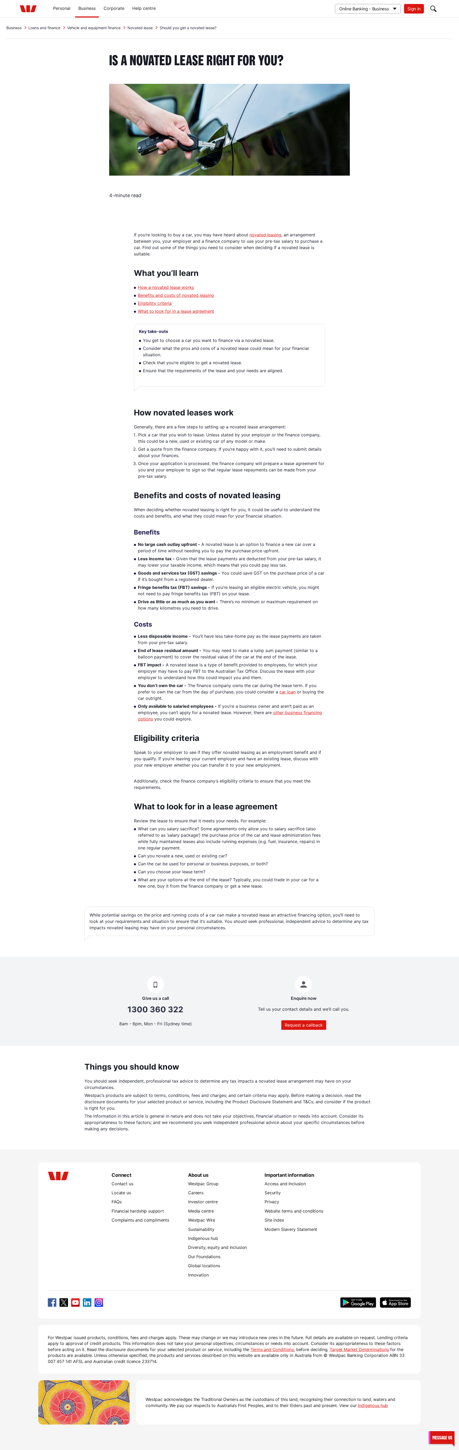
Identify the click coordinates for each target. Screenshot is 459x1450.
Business (87, 8)
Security (273, 1192)
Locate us (121, 1192)
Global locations (204, 1265)
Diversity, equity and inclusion (217, 1247)
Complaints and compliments (140, 1220)
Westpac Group (203, 1183)
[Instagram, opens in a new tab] (99, 1302)
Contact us (122, 1183)
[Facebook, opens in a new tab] (52, 1302)
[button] (441, 1437)
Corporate (114, 8)
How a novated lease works (166, 287)
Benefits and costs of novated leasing (176, 295)
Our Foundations (204, 1256)
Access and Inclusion (285, 1183)
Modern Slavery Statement (291, 1229)
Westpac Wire (201, 1220)
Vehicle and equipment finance (94, 27)
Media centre (201, 1211)
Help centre (144, 8)
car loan (287, 691)
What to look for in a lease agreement (176, 311)
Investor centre (203, 1201)
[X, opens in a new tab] (64, 1302)
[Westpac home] (28, 8)
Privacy (272, 1201)
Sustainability (201, 1229)
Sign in (413, 8)
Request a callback (304, 1025)
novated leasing (265, 234)
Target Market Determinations (359, 1349)
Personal (61, 8)
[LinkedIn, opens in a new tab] (87, 1302)
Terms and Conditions (272, 1349)
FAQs (116, 1201)
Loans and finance (44, 27)
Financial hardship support (138, 1211)
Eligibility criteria (155, 303)
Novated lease (140, 27)
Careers (195, 1192)
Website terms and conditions (294, 1211)
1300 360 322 (155, 1009)
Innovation (198, 1275)
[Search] (433, 8)
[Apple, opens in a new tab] (395, 1302)
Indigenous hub (203, 1238)
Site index (274, 1220)
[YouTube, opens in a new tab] (75, 1302)
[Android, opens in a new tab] (358, 1302)
